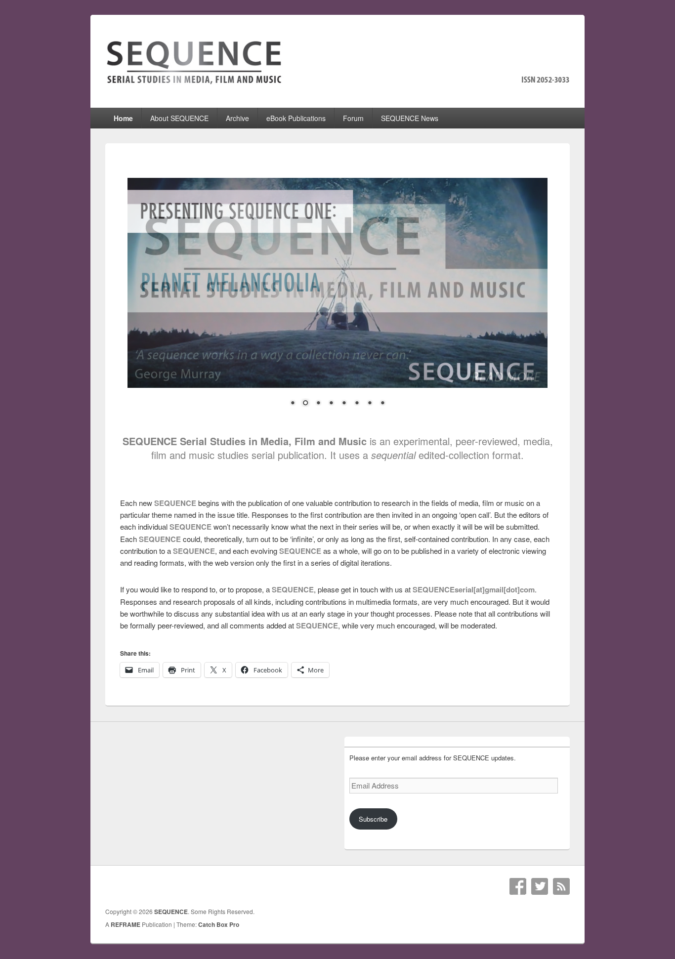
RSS (561, 886)
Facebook (517, 886)
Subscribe (373, 819)
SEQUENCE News (409, 118)
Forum (353, 118)
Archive (237, 118)
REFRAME (125, 924)
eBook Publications (296, 118)
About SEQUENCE (179, 118)
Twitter (539, 886)
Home (123, 118)
